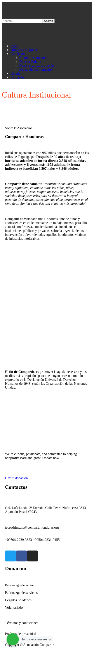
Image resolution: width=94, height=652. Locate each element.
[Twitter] (10, 556)
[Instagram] (32, 556)
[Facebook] (21, 556)
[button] (47, 476)
